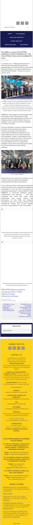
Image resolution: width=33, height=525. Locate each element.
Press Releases (12, 300)
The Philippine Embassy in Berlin (16, 11)
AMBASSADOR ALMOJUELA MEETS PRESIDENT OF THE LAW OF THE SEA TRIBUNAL (15, 498)
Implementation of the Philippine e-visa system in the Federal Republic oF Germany (16, 489)
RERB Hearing (8, 494)
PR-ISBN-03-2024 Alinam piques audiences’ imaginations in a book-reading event (8, 307)
